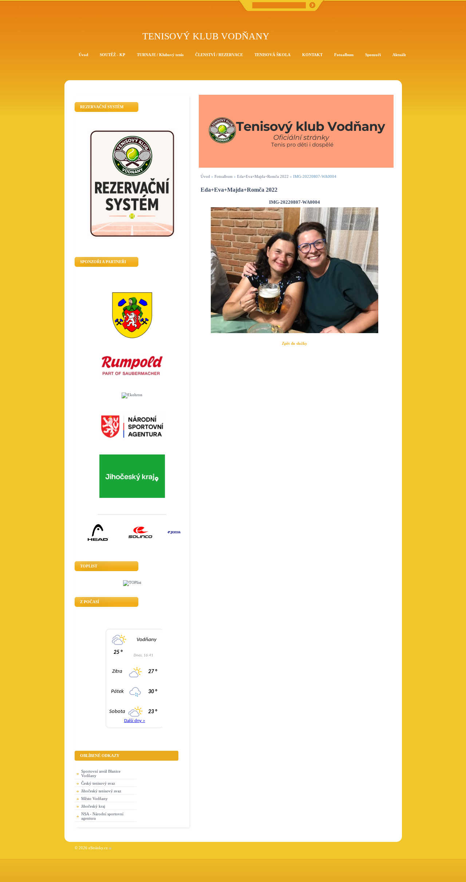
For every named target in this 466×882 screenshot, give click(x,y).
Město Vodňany (94, 798)
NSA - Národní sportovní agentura (102, 816)
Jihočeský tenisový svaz (101, 791)
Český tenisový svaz (98, 783)
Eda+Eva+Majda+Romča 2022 (263, 176)
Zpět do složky (294, 343)
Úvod (205, 176)
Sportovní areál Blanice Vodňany (101, 773)
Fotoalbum (223, 176)
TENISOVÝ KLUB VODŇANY (205, 36)
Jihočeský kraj (93, 806)
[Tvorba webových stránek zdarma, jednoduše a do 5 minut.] (110, 848)
